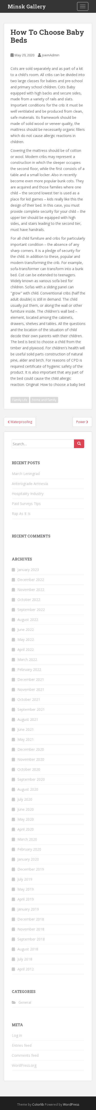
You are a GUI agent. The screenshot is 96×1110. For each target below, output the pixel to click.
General (24, 1002)
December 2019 (30, 869)
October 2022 (28, 599)
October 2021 (28, 699)
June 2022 (25, 629)
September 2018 (31, 939)
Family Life (19, 400)
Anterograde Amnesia (30, 483)
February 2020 (29, 849)
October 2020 (28, 769)
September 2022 (31, 609)
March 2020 (27, 839)
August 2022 (27, 619)
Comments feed (25, 1055)
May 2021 (25, 739)
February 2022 (29, 669)
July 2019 (24, 879)
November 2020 (30, 759)
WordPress (71, 1104)
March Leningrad (26, 473)
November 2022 (30, 589)
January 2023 (28, 569)
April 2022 (25, 649)
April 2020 (25, 829)
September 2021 (31, 709)
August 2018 (27, 949)
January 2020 (28, 859)
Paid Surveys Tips (26, 503)
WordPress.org (24, 1065)
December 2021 (30, 679)
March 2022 (27, 659)
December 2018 (30, 919)
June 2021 (25, 729)
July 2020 (24, 799)
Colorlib (38, 1104)
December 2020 (30, 749)
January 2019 (28, 909)
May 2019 (25, 889)
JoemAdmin (50, 55)
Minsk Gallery (27, 6)
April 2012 (25, 969)
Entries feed (21, 1045)
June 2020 (25, 809)
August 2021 (27, 719)
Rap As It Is (21, 513)
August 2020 (27, 789)
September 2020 (31, 779)
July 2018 (24, 959)
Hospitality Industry (28, 493)
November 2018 (30, 929)
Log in (17, 1035)
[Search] (79, 443)
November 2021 (30, 689)
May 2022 (25, 639)
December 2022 (30, 579)
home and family (44, 400)
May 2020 (25, 819)
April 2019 (25, 899)
